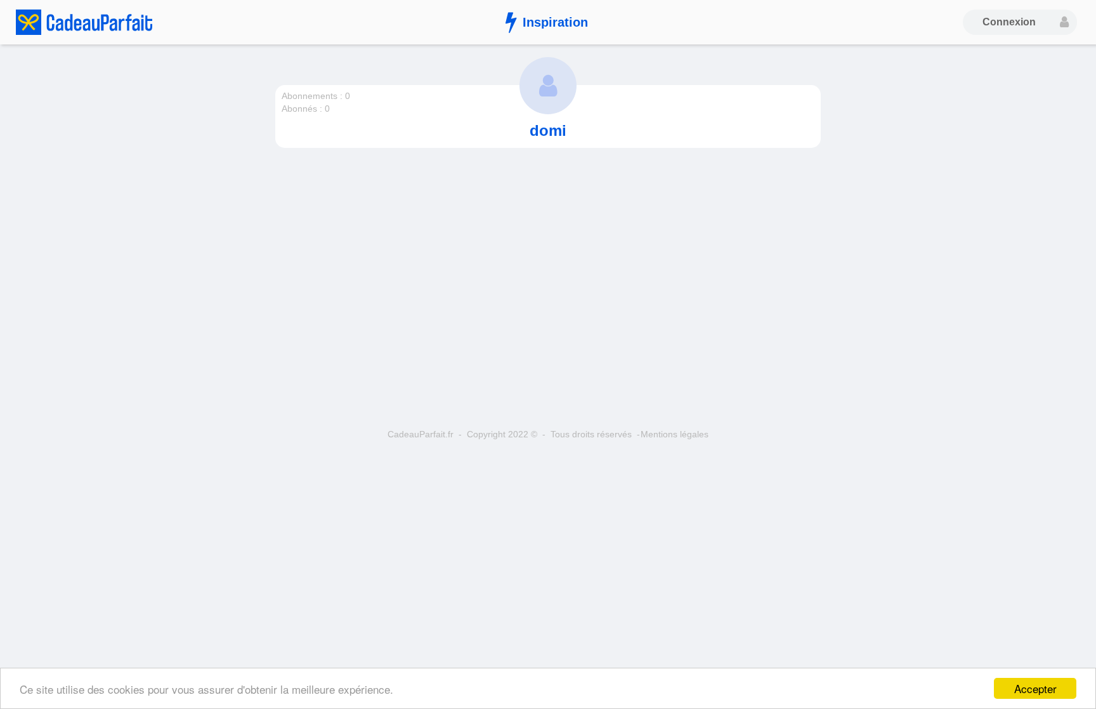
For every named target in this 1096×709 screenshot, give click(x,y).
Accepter (1035, 688)
